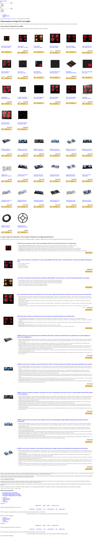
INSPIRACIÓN (38, 505)
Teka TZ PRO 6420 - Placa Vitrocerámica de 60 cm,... (87, 47)
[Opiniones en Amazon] (68, 48)
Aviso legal (5, 497)
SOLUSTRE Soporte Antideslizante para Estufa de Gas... (22, 226)
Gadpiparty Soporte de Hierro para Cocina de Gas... (5, 226)
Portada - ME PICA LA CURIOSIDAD (5, 18)
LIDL (56, 509)
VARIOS (48, 505)
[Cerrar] (2, 5)
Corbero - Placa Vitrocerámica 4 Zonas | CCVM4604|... (22, 72)
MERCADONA (62, 509)
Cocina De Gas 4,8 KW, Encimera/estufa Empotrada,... (86, 175)
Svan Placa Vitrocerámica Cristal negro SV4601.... (22, 123)
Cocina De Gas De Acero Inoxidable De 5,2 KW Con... (22, 201)
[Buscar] (0, 1)
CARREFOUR (32, 509)
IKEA (44, 509)
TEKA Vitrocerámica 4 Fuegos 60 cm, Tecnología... (71, 47)
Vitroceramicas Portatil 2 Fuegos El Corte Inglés (11, 494)
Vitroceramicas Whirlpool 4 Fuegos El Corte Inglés (12, 495)
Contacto (4, 500)
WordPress (11, 515)
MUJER (44, 505)
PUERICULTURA (55, 505)
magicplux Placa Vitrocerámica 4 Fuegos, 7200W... (5, 98)
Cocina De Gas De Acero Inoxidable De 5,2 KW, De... (55, 175)
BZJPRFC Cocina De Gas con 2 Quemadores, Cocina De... (87, 150)
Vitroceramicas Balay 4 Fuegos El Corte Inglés (11, 493)
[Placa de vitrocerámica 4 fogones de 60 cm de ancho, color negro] (55, 89)
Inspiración (5, 14)
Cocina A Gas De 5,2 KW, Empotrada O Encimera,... (38, 175)
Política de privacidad (6, 498)
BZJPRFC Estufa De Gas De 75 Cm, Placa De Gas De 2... (55, 150)
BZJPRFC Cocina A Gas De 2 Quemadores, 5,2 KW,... (71, 150)
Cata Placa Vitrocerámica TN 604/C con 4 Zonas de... (23, 98)
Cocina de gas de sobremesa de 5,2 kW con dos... (23, 175)
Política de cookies (6, 499)
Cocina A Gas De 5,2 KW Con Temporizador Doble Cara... (70, 201)
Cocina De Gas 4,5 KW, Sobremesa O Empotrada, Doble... (87, 201)
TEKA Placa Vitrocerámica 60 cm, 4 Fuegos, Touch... (6, 47)
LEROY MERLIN (50, 509)
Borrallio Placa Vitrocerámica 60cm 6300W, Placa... (71, 72)
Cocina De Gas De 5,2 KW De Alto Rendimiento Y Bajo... (55, 201)
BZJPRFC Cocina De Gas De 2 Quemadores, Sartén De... (22, 150)
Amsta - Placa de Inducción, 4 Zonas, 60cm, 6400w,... (39, 98)
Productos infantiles (6, 15)
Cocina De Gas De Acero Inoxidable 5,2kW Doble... (71, 175)
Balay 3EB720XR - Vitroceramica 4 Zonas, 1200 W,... (38, 72)
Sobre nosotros (5, 501)
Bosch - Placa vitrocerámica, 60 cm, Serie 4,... (87, 72)
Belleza (4, 16)
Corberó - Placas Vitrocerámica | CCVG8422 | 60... (23, 47)
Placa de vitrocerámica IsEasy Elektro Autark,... (54, 47)
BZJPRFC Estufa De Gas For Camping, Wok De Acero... (6, 150)
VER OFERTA (23, 52)
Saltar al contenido (3, 0)
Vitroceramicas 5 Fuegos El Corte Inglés (10, 492)
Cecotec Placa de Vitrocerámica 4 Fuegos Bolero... (38, 47)
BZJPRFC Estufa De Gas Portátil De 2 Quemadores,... (39, 150)
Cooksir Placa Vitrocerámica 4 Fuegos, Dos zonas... (86, 98)
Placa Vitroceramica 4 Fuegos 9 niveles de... (5, 72)
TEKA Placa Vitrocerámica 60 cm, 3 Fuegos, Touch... (71, 98)
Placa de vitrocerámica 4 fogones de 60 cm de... (54, 98)
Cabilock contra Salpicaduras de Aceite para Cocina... (6, 175)
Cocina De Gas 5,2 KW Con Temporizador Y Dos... (6, 201)
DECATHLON (39, 509)
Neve (1, 515)
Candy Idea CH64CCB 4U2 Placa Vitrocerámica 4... (55, 72)
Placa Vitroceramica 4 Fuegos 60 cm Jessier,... (5, 123)
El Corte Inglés (14, 18)
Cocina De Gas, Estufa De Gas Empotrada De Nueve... (39, 201)
